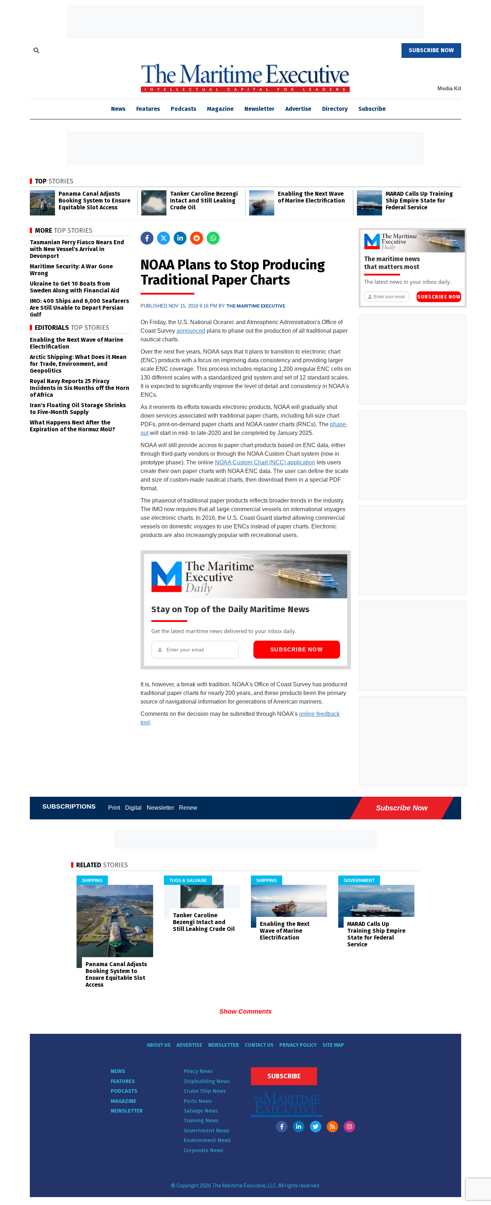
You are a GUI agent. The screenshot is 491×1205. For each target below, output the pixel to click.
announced (190, 331)
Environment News (207, 1140)
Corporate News (203, 1150)
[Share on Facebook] (147, 238)
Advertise (298, 108)
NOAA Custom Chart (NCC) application (265, 462)
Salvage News (201, 1111)
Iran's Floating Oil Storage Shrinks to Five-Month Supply (78, 408)
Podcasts (183, 108)
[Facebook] (282, 1126)
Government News (206, 1130)
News (118, 1071)
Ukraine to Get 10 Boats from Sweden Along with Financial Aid (74, 287)
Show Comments (245, 1011)
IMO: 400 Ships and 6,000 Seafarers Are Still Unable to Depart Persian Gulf (79, 307)
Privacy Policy (298, 1045)
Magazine (220, 108)
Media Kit (449, 88)
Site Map (333, 1045)
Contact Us (259, 1045)
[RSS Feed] (332, 1126)
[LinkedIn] (298, 1126)
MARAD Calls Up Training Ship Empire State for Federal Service (419, 200)
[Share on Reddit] (196, 238)
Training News (201, 1120)
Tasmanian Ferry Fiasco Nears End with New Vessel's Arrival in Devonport (77, 249)
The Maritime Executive (255, 306)
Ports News (198, 1101)
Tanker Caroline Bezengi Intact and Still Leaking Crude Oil (204, 200)
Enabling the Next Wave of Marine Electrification (311, 197)
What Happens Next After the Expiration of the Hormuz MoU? (72, 426)
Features (148, 108)
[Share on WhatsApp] (213, 238)
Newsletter (259, 108)
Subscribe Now (296, 649)
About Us (159, 1045)
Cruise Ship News (205, 1091)
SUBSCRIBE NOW (431, 50)
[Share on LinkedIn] (180, 238)
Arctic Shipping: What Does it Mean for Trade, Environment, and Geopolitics (78, 364)
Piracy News (198, 1071)
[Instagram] (349, 1126)
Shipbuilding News (207, 1081)
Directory (335, 108)
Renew (188, 808)
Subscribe (372, 108)
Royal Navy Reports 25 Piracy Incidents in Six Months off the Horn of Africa (79, 388)
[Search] (36, 51)
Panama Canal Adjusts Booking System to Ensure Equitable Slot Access (94, 200)
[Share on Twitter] (163, 238)
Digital (133, 808)
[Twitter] (315, 1126)
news (118, 108)
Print (114, 808)
